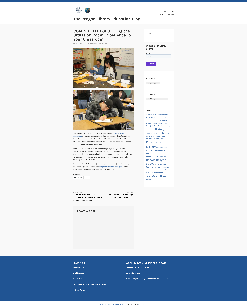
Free (165, 123)
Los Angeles (164, 133)
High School (163, 126)
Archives (150, 117)
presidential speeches (161, 147)
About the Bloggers (166, 14)
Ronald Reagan (156, 160)
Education (163, 121)
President (160, 139)
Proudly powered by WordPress (111, 304)
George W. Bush (152, 126)
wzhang (88, 43)
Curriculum (156, 121)
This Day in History (159, 170)
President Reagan (150, 150)
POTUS (155, 139)
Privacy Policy (79, 290)
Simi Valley (151, 164)
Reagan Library (151, 156)
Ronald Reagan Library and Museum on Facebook (147, 279)
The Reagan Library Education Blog (106, 19)
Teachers (159, 167)
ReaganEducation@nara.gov (110, 167)
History (159, 129)
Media (148, 136)
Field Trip (155, 123)
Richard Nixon (161, 156)
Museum (153, 136)
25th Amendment (151, 114)
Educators (149, 123)
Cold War (164, 118)
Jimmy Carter (154, 133)
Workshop (148, 179)
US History (155, 173)
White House (160, 176)
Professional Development (160, 154)
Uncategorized (102, 43)
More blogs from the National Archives (89, 284)
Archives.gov (78, 273)
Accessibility (78, 267)
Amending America (162, 114)
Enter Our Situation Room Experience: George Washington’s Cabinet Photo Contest (87, 196)
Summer (154, 167)
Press (157, 150)
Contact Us (78, 279)
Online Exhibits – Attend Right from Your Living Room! (121, 194)
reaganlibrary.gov (133, 273)
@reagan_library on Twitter (138, 267)
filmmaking (160, 123)
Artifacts (158, 118)
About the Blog (168, 12)
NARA (157, 136)
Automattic (142, 304)
